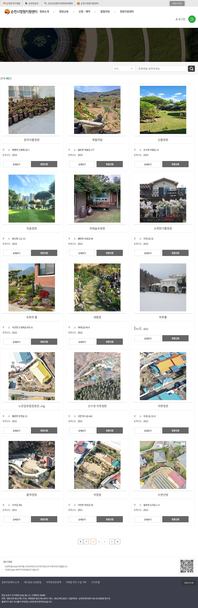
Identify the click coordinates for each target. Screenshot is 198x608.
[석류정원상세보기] (163, 376)
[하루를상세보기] (163, 287)
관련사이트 (177, 3)
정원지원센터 (127, 11)
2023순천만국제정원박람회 (60, 3)
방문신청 (44, 164)
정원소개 (44, 11)
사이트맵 (192, 19)
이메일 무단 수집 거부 (76, 582)
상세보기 (16, 164)
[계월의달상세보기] (97, 109)
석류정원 (163, 406)
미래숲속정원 (97, 228)
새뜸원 (97, 317)
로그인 (181, 19)
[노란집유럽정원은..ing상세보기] (32, 376)
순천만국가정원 (13, 3)
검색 (191, 69)
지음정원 (31, 228)
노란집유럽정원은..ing (31, 406)
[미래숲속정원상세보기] (97, 198)
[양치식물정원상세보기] (32, 109)
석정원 (97, 495)
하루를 (163, 317)
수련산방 (163, 495)
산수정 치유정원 (97, 406)
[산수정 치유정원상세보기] (97, 376)
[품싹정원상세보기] (32, 464)
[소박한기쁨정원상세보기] (163, 198)
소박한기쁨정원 (163, 228)
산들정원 (163, 140)
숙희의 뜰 (31, 317)
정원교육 (63, 11)
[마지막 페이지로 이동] (117, 541)
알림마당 (105, 11)
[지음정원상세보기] (32, 198)
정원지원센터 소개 (10, 582)
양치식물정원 (31, 140)
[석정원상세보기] (97, 464)
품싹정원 (31, 495)
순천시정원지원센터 (90, 3)
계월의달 (97, 140)
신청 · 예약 (84, 11)
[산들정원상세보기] (163, 109)
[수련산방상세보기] (163, 464)
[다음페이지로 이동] (112, 541)
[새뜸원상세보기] (97, 287)
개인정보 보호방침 (32, 582)
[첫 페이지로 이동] (80, 541)
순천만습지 (33, 3)
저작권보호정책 (53, 582)
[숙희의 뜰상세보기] (32, 287)
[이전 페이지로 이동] (86, 541)
